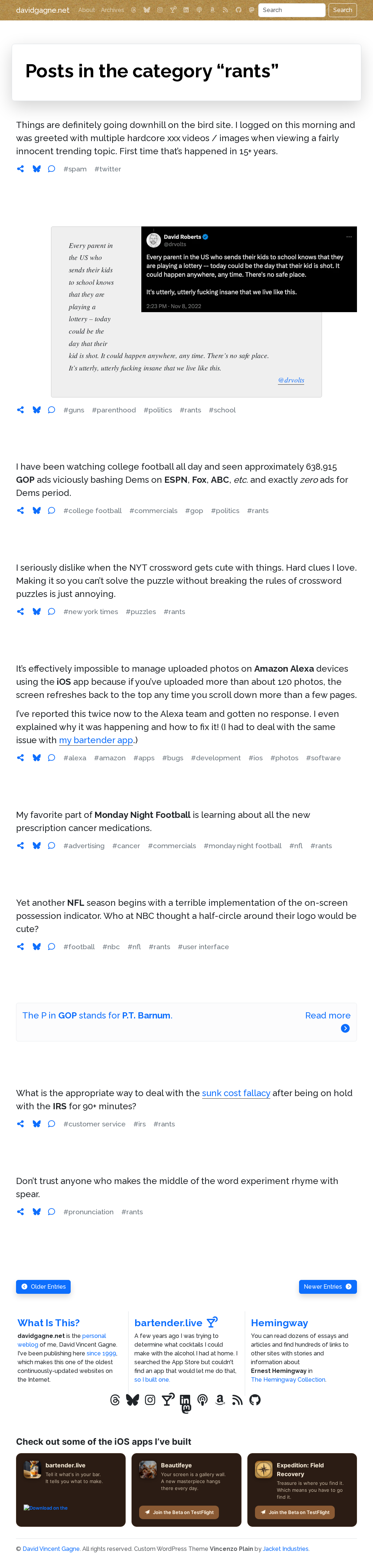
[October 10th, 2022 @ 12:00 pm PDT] (20, 758)
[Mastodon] (251, 10)
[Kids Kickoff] (199, 10)
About (86, 10)
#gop (194, 511)
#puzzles (141, 612)
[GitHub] (238, 10)
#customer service (94, 1124)
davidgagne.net (43, 10)
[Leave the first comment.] (51, 169)
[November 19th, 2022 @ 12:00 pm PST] (20, 169)
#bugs (172, 758)
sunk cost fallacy (236, 1093)
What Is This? (48, 1322)
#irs (139, 1124)
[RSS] (225, 10)
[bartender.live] (173, 10)
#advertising (84, 846)
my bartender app (96, 740)
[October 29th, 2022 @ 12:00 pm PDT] (20, 511)
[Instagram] (159, 10)
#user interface (203, 947)
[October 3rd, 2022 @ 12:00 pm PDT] (20, 846)
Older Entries (48, 1286)
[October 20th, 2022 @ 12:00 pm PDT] (20, 612)
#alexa (74, 758)
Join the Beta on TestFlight (183, 1512)
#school (222, 410)
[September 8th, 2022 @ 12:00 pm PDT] (20, 947)
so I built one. (152, 1379)
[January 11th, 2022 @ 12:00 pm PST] (20, 1124)
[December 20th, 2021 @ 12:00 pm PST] (20, 1212)
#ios (255, 758)
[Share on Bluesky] (36, 169)
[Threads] (133, 10)
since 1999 (101, 1353)
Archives (112, 10)
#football (79, 947)
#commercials (153, 511)
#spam (75, 169)
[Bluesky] (146, 10)
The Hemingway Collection (288, 1379)
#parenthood (114, 410)
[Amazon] (212, 10)
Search (342, 10)
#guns (73, 410)
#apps (143, 758)
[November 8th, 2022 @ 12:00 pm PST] (20, 410)
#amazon (110, 758)
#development (216, 758)
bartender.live (168, 1322)
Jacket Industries (286, 1548)
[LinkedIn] (186, 10)
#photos (284, 758)
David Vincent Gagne (51, 1548)
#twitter (107, 169)
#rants (190, 410)
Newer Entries (323, 1286)
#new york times (90, 612)
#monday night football (243, 846)
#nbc (111, 947)
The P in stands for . (97, 1015)
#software (323, 758)
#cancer (126, 846)
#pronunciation (88, 1212)
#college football (92, 511)
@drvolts (291, 379)
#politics (158, 410)
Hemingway (279, 1322)
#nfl (296, 846)
